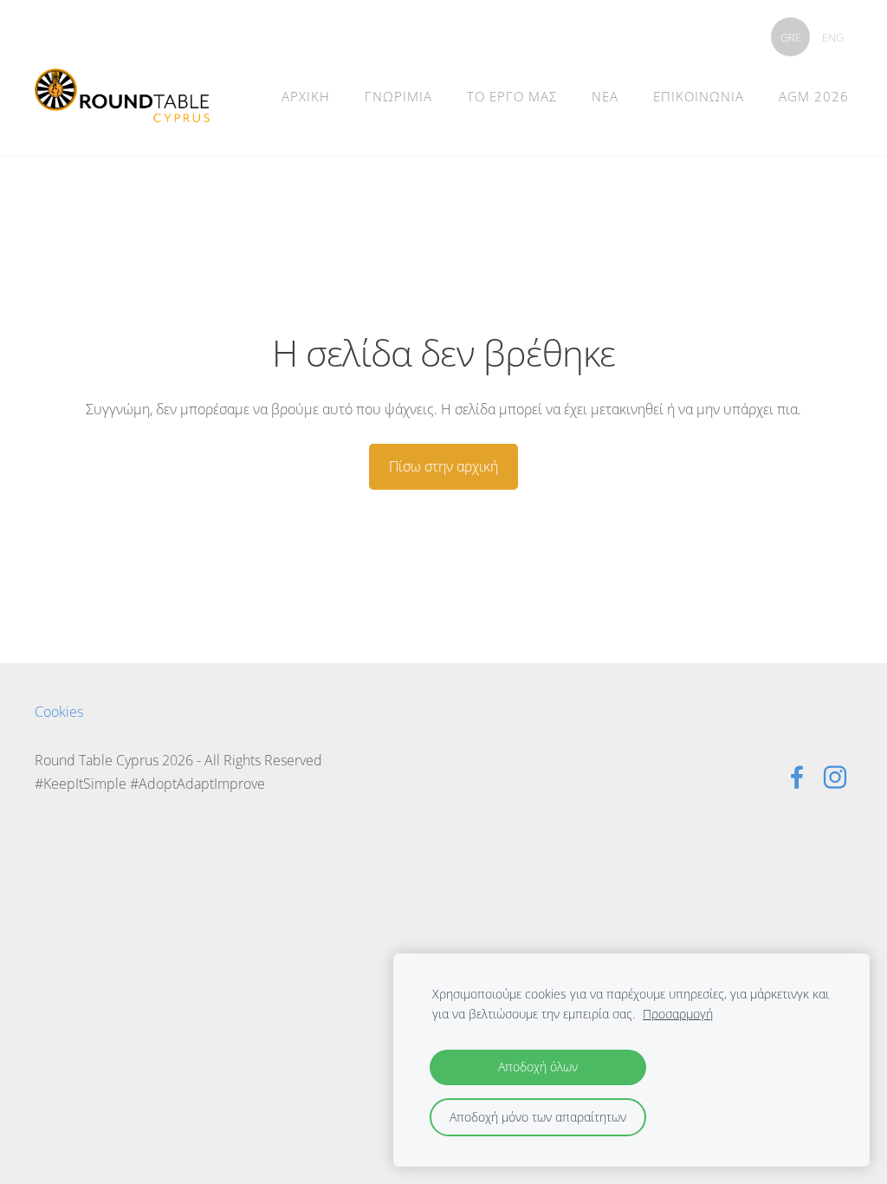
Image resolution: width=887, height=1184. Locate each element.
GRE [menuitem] (790, 37)
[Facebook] (797, 777)
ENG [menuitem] (833, 37)
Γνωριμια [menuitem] (398, 96)
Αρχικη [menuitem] (306, 96)
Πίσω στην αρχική (443, 466)
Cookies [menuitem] (59, 711)
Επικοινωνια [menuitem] (698, 96)
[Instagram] (835, 777)
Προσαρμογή (678, 1013)
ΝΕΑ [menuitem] (605, 96)
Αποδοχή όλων (538, 1066)
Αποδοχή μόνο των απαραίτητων (538, 1117)
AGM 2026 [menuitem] (814, 96)
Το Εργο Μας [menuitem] (512, 96)
